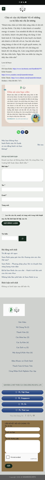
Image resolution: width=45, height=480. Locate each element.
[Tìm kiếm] (22, 238)
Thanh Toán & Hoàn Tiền (23, 366)
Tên (3, 185)
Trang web (5, 205)
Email (4, 195)
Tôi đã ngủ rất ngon (9, 253)
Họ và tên (8, 426)
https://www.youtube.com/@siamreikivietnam (17, 75)
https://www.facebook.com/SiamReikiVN (27, 69)
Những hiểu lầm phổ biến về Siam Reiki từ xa (20, 277)
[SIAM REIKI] (22, 9)
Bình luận (5, 166)
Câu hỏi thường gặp (12, 439)
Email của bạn (10, 432)
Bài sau (40, 145)
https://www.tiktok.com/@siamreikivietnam (26, 78)
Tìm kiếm (5, 234)
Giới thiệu (22, 322)
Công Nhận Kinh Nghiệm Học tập (22, 371)
